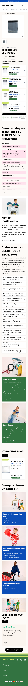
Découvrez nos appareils (14, 650)
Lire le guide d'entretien (9, 399)
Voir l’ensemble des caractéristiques (14, 193)
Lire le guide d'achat (8, 441)
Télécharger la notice (9, 240)
